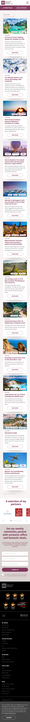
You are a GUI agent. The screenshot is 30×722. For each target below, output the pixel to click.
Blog (3, 657)
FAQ (3, 668)
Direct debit (5, 673)
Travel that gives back (8, 661)
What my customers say (8, 630)
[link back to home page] (15, 585)
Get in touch (5, 625)
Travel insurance (6, 670)
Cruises (4, 641)
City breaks (5, 643)
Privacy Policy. (23, 575)
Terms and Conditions (13, 575)
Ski (2, 645)
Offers (4, 650)
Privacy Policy (6, 691)
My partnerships (6, 675)
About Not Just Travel (8, 684)
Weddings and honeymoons (9, 648)
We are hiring (5, 686)
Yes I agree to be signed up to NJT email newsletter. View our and (16, 575)
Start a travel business (8, 688)
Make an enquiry (6, 632)
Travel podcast (6, 659)
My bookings (5, 634)
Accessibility (5, 693)
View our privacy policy (10, 713)
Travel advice (5, 677)
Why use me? (5, 627)
